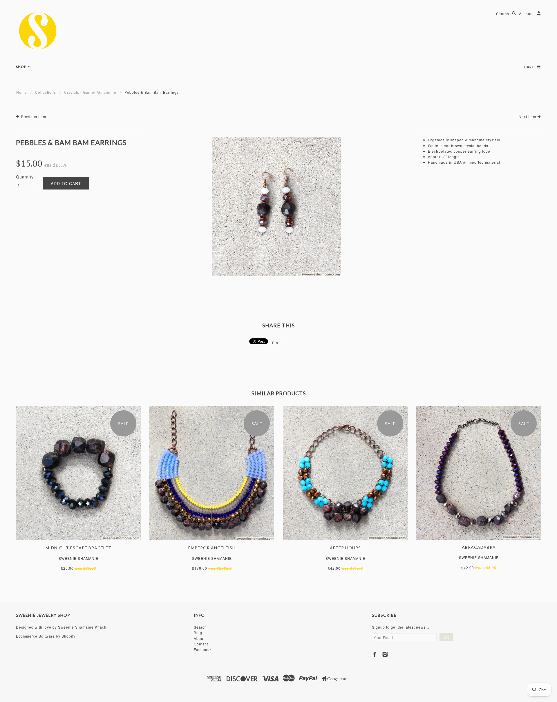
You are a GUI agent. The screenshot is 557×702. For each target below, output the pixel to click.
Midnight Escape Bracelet (78, 547)
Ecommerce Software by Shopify (45, 636)
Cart (529, 67)
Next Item (528, 116)
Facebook (203, 649)
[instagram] (385, 654)
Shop (21, 66)
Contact (201, 643)
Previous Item (33, 116)
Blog (198, 632)
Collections (45, 92)
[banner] (49, 30)
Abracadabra (479, 547)
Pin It (277, 342)
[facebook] (375, 654)
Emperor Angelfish (212, 547)
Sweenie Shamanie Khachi (83, 627)
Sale (123, 423)
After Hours (345, 547)
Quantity (25, 177)
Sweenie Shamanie (78, 558)
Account (526, 13)
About (199, 638)
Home (21, 92)
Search (502, 13)
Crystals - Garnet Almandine (90, 92)
